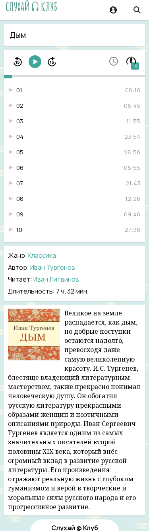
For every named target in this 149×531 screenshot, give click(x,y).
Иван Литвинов (56, 279)
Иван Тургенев (52, 267)
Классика (42, 255)
